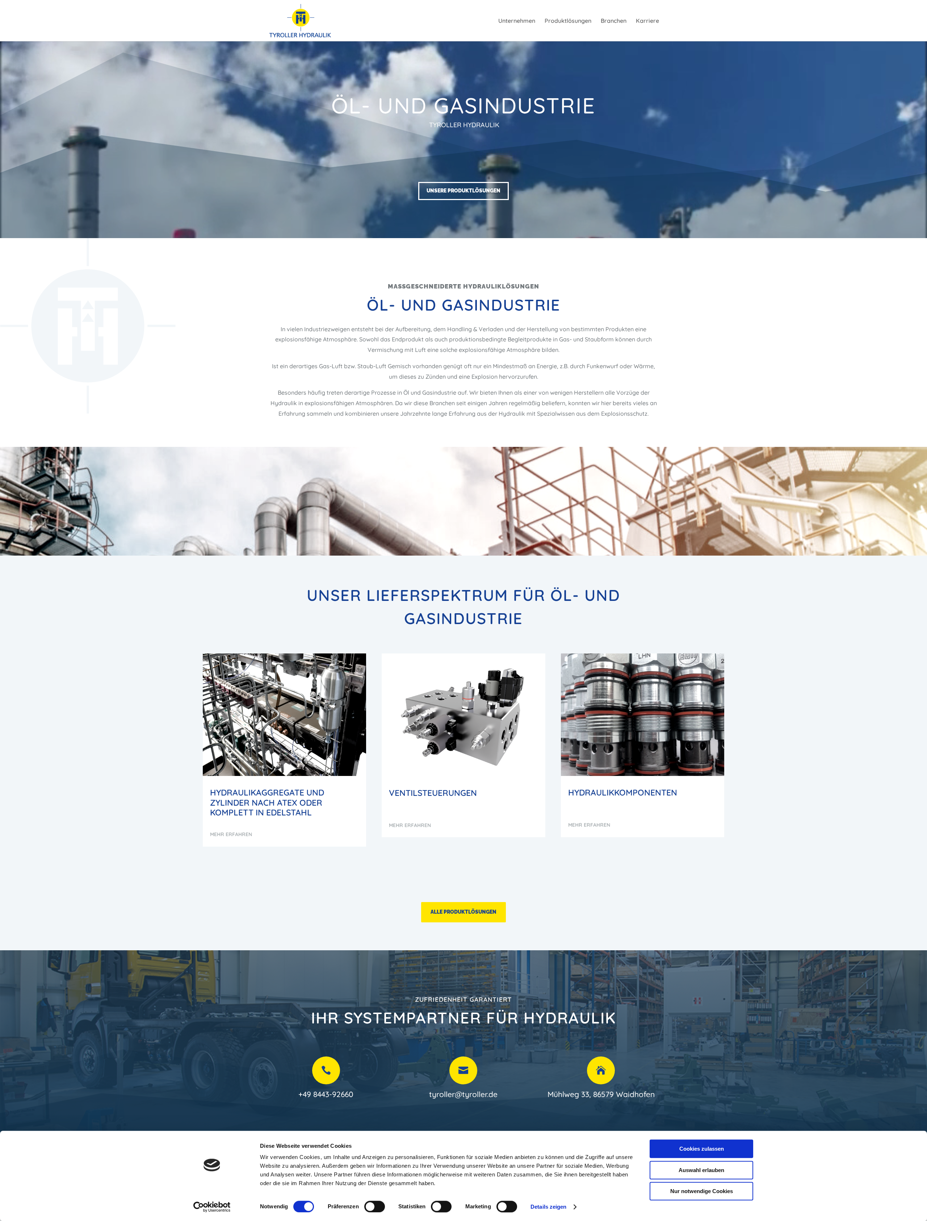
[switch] (374, 1206)
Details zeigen (548, 1207)
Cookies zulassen (701, 1149)
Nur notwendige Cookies (701, 1191)
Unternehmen (516, 21)
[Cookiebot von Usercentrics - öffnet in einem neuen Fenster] (212, 1206)
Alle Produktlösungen (463, 912)
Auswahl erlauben (701, 1170)
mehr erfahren (231, 834)
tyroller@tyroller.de (463, 1094)
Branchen (613, 21)
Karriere (647, 21)
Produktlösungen (568, 21)
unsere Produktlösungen (463, 191)
